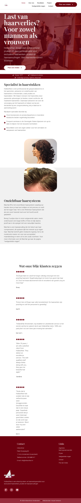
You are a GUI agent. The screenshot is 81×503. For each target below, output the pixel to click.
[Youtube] (17, 490)
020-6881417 (31, 457)
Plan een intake (63, 463)
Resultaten (40, 3)
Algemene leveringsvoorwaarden (65, 449)
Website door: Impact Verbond (52, 500)
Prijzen (49, 3)
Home (23, 3)
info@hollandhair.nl (27, 460)
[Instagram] (11, 490)
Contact (50, 6)
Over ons (31, 3)
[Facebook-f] (6, 490)
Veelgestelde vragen (38, 6)
